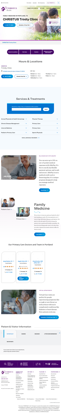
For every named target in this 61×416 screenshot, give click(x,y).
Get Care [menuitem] (42, 8)
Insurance (37, 333)
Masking (24, 333)
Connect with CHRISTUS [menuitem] (32, 8)
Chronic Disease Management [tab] (10, 123)
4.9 (4, 266)
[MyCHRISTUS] (51, 3)
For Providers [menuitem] (56, 8)
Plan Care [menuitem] (48, 8)
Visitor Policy (10, 333)
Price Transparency (41, 2)
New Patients (10, 341)
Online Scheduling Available (21, 278)
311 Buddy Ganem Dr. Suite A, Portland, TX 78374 (14, 71)
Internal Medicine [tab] (6, 128)
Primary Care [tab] (36, 123)
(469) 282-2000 (4, 378)
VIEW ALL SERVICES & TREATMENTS (29, 137)
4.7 (18, 268)
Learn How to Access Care (11, 310)
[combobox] (26, 109)
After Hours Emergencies (50, 333)
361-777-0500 (9, 272)
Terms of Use (37, 400)
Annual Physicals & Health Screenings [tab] (12, 119)
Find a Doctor (29, 2)
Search (46, 109)
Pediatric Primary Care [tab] (8, 132)
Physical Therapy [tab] (37, 119)
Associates (35, 2)
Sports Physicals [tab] (37, 132)
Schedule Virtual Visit (21, 76)
